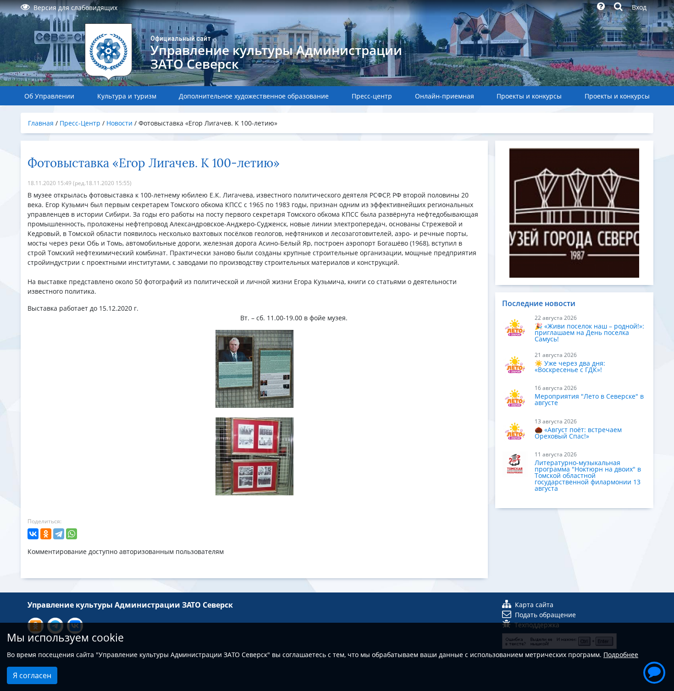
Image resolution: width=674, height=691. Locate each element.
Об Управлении (49, 96)
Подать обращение (545, 614)
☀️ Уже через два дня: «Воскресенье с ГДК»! (570, 366)
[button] (654, 671)
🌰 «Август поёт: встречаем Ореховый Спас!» (578, 432)
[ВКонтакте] (33, 533)
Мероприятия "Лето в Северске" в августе (589, 399)
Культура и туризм (126, 96)
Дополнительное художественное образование (254, 96)
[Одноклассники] (45, 533)
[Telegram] (58, 533)
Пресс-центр (372, 96)
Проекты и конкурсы (529, 96)
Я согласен (32, 675)
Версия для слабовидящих (75, 7)
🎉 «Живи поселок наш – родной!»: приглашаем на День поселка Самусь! (589, 332)
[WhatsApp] (71, 533)
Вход (639, 7)
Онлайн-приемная (444, 96)
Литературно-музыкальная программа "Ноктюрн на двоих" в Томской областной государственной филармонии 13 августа (588, 475)
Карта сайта (534, 604)
